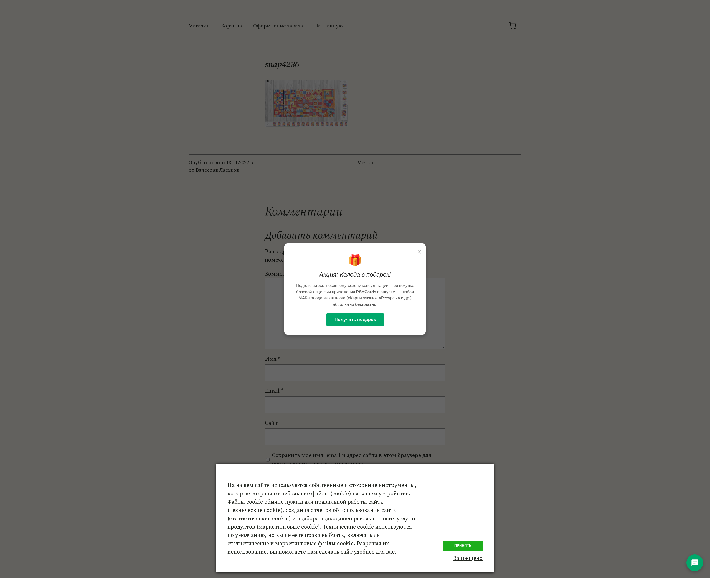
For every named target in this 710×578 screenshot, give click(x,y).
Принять (462, 546)
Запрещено (468, 558)
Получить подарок (355, 319)
